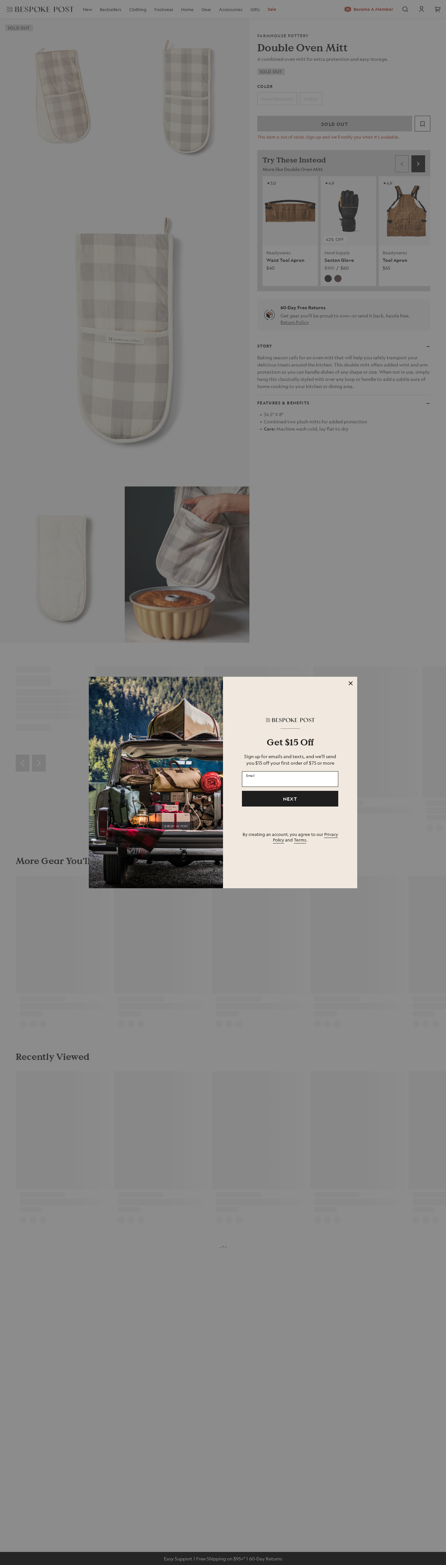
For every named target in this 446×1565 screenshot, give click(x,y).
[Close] (350, 683)
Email (250, 775)
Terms (300, 839)
